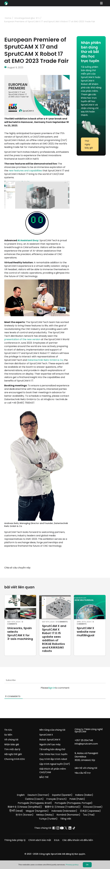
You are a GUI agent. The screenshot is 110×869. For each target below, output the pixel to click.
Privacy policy (72, 864)
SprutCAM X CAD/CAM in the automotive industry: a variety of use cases (54, 637)
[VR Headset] (37, 280)
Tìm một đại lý (12, 749)
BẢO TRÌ (43, 777)
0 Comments (15, 622)
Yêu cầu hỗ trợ (83, 772)
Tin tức (8, 729)
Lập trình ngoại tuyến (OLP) (54, 764)
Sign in (51, 687)
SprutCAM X (46, 734)
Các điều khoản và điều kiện (77, 840)
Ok (87, 864)
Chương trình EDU (14, 759)
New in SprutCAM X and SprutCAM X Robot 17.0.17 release (89, 633)
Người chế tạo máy (50, 744)
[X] (56, 568)
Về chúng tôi (11, 739)
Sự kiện (8, 734)
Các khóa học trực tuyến (53, 754)
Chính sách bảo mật (39, 840)
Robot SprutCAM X (49, 739)
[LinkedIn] (61, 568)
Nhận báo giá (11, 744)
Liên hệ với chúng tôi (86, 768)
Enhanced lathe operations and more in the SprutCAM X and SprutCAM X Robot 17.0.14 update (19, 638)
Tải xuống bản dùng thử (52, 749)
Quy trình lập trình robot (53, 759)
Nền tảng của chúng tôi (52, 729)
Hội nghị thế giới (13, 754)
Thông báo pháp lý (14, 840)
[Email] (67, 568)
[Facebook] (51, 568)
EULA (56, 840)
